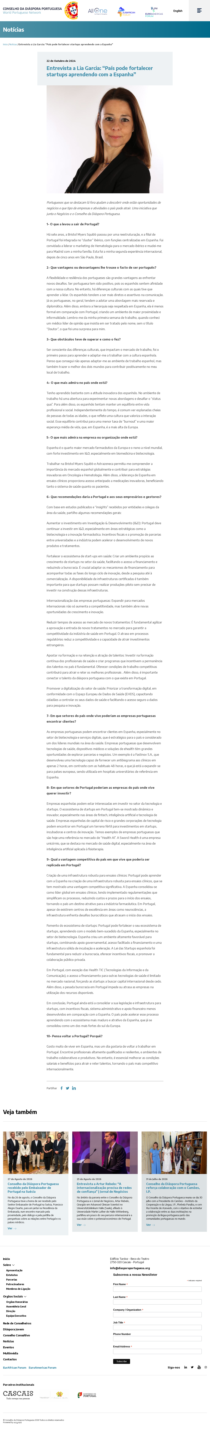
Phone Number (122, 1334)
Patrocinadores (15, 1284)
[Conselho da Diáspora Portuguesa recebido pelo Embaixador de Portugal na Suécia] (35, 1153)
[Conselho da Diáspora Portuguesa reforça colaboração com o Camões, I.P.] (174, 1153)
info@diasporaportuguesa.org (130, 1268)
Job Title (119, 1322)
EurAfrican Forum (14, 1367)
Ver (10, 1228)
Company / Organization (128, 1310)
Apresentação (14, 1270)
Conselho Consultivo (16, 1335)
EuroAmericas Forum (42, 1367)
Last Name (120, 1297)
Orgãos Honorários (17, 1301)
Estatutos (12, 1275)
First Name (120, 1284)
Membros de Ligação (18, 1288)
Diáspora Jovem (13, 1329)
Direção (10, 1311)
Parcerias (11, 1279)
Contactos (9, 1359)
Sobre (7, 1265)
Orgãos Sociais (13, 1296)
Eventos (8, 1347)
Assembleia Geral (16, 1306)
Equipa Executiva (16, 1315)
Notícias (13, 44)
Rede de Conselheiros (17, 1323)
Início (5, 44)
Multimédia (10, 1353)
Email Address (122, 1346)
